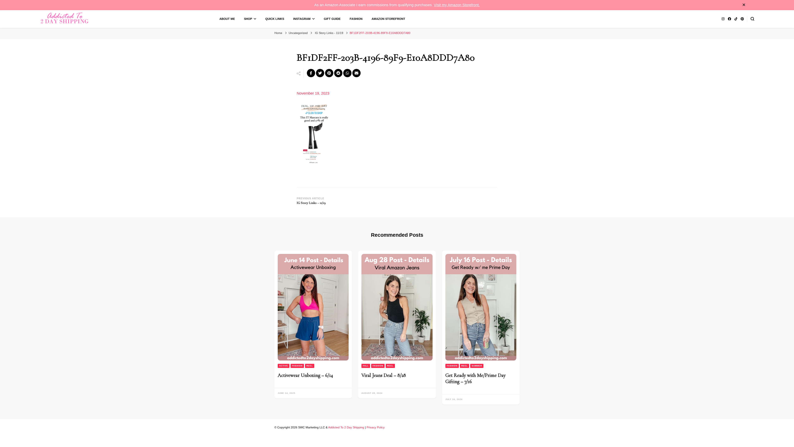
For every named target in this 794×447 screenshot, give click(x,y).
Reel (309, 366)
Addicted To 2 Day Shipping (346, 427)
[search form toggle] (752, 19)
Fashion (356, 18)
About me (227, 18)
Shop (248, 18)
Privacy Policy (376, 427)
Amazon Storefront (388, 18)
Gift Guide (332, 18)
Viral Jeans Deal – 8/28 (383, 375)
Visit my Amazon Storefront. (457, 5)
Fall (366, 366)
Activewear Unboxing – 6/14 (305, 375)
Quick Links (274, 18)
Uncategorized (298, 33)
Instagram (302, 18)
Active (283, 366)
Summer (477, 366)
